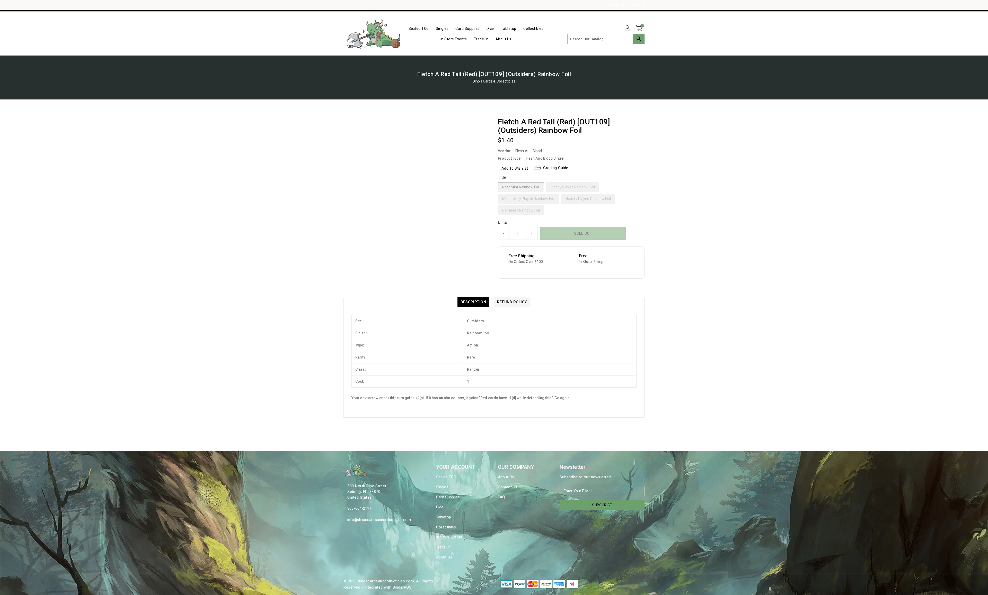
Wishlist (639, 5)
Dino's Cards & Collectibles (494, 81)
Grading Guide (555, 168)
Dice (439, 507)
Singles (442, 487)
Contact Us (507, 487)
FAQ (501, 497)
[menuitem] (418, 28)
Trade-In (443, 547)
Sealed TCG (446, 477)
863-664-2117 (359, 508)
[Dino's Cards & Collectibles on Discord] (356, 5)
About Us (444, 557)
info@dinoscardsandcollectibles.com (379, 519)
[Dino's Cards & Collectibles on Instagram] (346, 5)
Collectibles (446, 527)
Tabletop (443, 517)
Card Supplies (448, 497)
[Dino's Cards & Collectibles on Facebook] (336, 5)
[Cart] (639, 28)
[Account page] (628, 28)
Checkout (616, 5)
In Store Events (449, 537)
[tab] (473, 302)
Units (502, 222)
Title (502, 177)
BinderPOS (402, 587)
